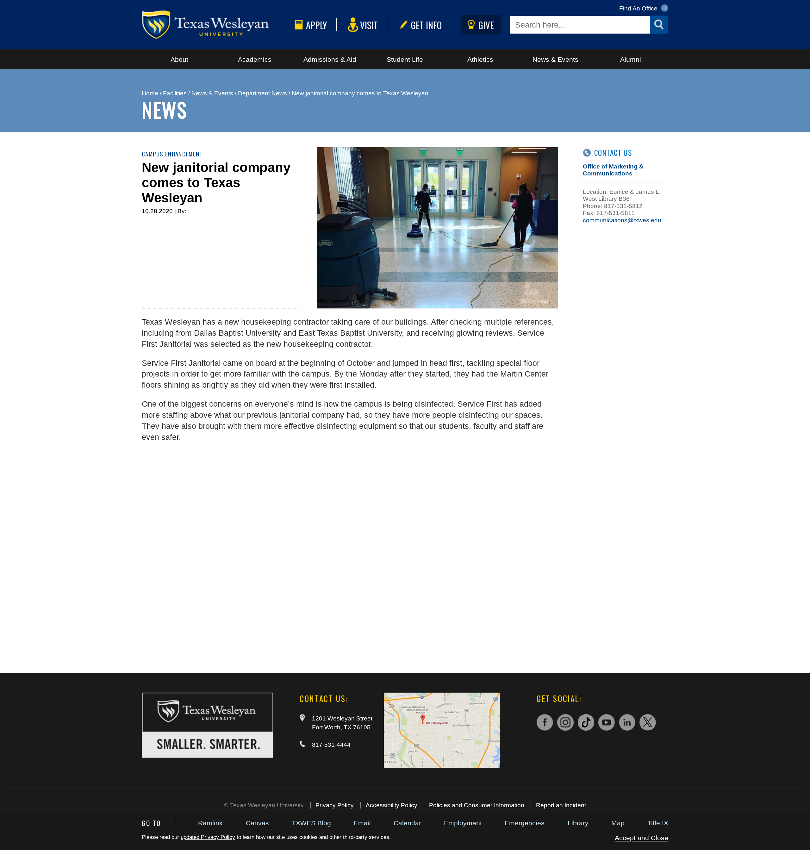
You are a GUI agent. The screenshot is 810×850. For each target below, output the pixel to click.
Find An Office (639, 8)
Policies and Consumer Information (476, 805)
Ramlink (210, 823)
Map (618, 823)
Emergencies (525, 823)
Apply (316, 25)
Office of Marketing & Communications (613, 170)
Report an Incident (561, 805)
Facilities (175, 93)
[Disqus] (350, 554)
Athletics (480, 59)
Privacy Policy (334, 805)
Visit (369, 25)
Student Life (405, 59)
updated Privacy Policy (208, 837)
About (179, 59)
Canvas (257, 823)
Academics (254, 59)
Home (150, 93)
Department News (262, 93)
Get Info (426, 25)
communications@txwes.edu (622, 220)
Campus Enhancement (172, 153)
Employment (463, 823)
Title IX (657, 823)
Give (486, 25)
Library (578, 823)
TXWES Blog (311, 823)
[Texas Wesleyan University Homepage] (216, 24)
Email (362, 823)
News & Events (555, 59)
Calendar (407, 823)
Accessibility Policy (391, 805)
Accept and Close (641, 837)
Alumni (630, 59)
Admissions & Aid (329, 59)
